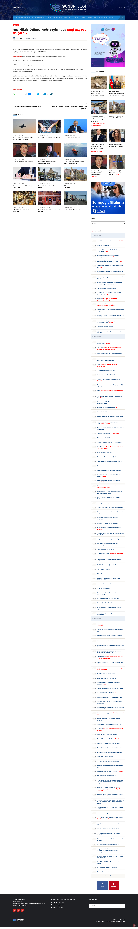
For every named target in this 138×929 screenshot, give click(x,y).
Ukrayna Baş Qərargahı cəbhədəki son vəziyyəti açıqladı (110, 277)
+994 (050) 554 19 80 (58, 902)
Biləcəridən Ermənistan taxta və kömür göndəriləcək (107, 518)
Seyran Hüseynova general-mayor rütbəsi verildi (110, 813)
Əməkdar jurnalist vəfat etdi (104, 603)
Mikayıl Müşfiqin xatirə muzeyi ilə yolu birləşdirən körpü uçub (98, 94)
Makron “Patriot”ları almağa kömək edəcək (109, 380)
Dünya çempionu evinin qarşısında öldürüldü (109, 470)
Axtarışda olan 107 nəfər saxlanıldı (49, 137)
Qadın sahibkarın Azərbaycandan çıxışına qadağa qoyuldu (110, 385)
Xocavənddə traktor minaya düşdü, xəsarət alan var (110, 766)
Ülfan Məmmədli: (110, 657)
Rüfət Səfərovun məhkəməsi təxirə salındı (108, 828)
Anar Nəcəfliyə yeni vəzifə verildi (23, 161)
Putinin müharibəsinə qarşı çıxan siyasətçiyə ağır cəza (110, 354)
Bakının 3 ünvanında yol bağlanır (108, 738)
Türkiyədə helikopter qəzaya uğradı (106, 456)
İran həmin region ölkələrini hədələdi (106, 288)
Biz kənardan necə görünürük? (105, 326)
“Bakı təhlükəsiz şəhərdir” (72, 137)
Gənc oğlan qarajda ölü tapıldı (105, 641)
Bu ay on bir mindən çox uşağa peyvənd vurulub (109, 752)
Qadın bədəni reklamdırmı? (104, 872)
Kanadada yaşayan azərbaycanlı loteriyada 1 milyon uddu (109, 613)
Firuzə (21, 38)
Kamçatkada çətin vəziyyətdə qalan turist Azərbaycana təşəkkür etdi (108, 256)
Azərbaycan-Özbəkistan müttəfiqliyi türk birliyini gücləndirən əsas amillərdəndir (110, 272)
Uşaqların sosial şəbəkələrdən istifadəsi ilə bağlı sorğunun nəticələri (110, 856)
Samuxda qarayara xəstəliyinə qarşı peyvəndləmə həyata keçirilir (110, 708)
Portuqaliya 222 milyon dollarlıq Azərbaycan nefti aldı (110, 823)
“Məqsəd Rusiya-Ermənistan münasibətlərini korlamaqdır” (109, 342)
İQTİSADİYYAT (32, 17)
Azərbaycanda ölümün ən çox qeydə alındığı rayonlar (109, 608)
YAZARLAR (83, 17)
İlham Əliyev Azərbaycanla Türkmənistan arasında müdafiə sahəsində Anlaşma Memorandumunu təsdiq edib (110, 801)
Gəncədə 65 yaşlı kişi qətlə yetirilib (106, 678)
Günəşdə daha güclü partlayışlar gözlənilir (108, 743)
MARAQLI (111, 17)
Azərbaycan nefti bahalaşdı (104, 452)
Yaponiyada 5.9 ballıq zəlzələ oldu (106, 374)
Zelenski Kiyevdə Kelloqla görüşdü (108, 407)
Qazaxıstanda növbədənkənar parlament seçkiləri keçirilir (110, 310)
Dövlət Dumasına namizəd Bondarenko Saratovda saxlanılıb (110, 839)
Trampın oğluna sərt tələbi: (110, 624)
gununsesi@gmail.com (58, 904)
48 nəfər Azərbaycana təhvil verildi (106, 775)
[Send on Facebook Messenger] (32, 94)
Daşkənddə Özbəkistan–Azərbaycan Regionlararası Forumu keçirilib (107, 359)
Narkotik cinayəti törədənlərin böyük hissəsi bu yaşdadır (109, 560)
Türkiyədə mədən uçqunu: (110, 713)
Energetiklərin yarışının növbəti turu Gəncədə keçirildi (109, 475)
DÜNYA (44, 17)
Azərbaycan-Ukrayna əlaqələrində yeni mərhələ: (110, 818)
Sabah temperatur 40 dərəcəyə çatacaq (107, 523)
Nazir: (110, 391)
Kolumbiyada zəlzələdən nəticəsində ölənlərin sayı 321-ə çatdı (110, 646)
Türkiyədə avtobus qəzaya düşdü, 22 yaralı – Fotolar (109, 498)
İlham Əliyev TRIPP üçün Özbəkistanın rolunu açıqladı (109, 862)
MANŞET (15, 17)
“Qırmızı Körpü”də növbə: (72, 209)
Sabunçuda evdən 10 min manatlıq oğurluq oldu (109, 442)
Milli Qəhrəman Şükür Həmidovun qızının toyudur (116, 172)
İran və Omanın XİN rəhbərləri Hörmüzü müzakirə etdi (110, 630)
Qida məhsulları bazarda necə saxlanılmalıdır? (110, 636)
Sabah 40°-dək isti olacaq (104, 245)
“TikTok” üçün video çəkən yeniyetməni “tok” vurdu (109, 422)
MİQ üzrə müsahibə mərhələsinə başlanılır (108, 761)
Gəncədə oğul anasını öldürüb (105, 756)
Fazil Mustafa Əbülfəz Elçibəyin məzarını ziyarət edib (110, 266)
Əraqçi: (110, 668)
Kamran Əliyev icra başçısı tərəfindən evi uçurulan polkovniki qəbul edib (98, 120)
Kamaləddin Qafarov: (109, 304)
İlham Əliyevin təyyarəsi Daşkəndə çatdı (110, 241)
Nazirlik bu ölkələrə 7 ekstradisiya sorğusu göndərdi (108, 719)
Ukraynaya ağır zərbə (110, 554)
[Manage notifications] (134, 925)
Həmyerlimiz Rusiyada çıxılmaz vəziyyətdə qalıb (110, 461)
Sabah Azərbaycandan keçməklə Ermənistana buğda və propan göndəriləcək (109, 651)
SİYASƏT (26, 17)
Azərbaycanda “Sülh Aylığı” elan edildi (107, 867)
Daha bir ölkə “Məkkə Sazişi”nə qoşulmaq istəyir (110, 507)
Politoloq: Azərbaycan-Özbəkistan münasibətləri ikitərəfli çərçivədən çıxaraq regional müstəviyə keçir (110, 781)
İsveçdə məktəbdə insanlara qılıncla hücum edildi (110, 688)
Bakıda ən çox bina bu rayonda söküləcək (116, 117)
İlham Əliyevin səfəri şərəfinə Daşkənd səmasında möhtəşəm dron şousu (110, 321)
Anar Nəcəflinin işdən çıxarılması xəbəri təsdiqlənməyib (97, 173)
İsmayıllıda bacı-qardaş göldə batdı (106, 370)
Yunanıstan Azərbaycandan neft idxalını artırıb (109, 697)
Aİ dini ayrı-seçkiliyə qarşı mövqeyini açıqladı (109, 528)
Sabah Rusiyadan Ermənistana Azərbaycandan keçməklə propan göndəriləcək (109, 283)
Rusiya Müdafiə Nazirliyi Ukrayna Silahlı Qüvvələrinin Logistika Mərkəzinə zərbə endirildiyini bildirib (107, 850)
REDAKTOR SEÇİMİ (57, 17)
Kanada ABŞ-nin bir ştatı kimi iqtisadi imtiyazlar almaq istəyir (110, 250)
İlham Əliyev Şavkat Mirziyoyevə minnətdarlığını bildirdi (110, 808)
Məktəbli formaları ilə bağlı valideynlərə (110, 771)
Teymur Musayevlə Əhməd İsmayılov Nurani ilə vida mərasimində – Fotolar (109, 492)
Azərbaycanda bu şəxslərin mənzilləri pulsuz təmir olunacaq (109, 593)
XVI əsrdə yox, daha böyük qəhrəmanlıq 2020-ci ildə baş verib (110, 795)
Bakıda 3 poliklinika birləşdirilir (107, 692)
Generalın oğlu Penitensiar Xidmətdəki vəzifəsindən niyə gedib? (117, 93)
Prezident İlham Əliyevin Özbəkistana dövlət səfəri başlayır (109, 293)
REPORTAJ (49, 17)
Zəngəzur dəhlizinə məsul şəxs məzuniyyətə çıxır (110, 539)
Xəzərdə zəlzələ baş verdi (104, 584)
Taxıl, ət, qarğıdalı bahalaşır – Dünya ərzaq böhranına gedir (108, 579)
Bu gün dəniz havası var (103, 569)
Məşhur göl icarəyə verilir (104, 503)
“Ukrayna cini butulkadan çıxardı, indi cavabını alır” (109, 397)
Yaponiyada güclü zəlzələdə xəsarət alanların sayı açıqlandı (110, 316)
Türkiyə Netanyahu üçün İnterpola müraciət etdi (109, 747)
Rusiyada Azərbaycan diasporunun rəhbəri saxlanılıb (108, 683)
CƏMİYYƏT (39, 17)
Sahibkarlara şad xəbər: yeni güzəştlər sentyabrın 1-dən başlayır (110, 534)
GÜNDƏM (20, 17)
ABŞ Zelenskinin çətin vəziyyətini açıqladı (108, 844)
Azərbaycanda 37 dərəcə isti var (106, 549)
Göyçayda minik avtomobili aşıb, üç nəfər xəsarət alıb (110, 663)
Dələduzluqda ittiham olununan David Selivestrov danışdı (97, 148)
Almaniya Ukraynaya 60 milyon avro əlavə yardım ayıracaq (110, 417)
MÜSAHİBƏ (65, 17)
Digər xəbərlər (108, 875)
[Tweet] (39, 94)
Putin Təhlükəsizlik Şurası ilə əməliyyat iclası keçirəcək (109, 834)
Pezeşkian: (107, 299)
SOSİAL (71, 17)
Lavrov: (107, 365)
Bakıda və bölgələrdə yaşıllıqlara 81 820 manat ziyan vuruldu (109, 702)
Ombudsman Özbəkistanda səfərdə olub (110, 261)
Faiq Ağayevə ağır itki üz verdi (105, 437)
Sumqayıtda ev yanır (102, 465)
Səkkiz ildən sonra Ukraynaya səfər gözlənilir (109, 724)
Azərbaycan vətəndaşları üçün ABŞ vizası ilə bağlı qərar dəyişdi (110, 428)
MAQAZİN (106, 17)
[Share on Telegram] (46, 94)
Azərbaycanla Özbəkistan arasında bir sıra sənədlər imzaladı (108, 402)
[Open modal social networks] (51, 94)
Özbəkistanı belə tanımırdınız (106, 486)
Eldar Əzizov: (109, 348)
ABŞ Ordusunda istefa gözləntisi (105, 573)
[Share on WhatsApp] (16, 94)
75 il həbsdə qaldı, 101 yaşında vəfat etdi (108, 598)
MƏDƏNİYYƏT (77, 17)
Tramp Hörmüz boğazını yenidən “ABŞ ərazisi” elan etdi (109, 331)
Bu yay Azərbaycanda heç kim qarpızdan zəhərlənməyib (108, 544)
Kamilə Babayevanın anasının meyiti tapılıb (116, 145)
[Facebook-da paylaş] (22, 94)
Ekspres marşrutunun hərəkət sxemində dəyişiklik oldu (110, 512)
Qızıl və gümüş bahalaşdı (104, 588)
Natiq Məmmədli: (110, 447)
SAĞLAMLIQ (100, 17)
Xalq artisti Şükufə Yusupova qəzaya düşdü (109, 481)
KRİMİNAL (89, 17)
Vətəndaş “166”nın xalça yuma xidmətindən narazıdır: (108, 789)
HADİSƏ (94, 17)
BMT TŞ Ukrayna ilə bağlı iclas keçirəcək (108, 565)
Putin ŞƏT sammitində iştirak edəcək (107, 734)
